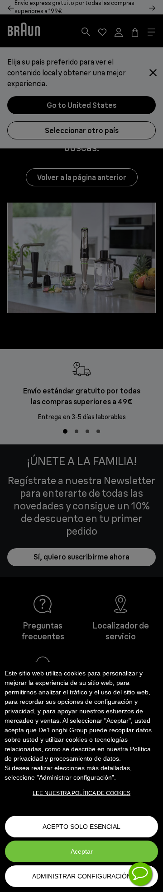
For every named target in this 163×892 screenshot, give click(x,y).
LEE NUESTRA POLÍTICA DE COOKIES (81, 793)
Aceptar (82, 851)
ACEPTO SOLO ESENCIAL (81, 826)
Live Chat (140, 874)
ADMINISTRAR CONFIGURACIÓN (81, 876)
